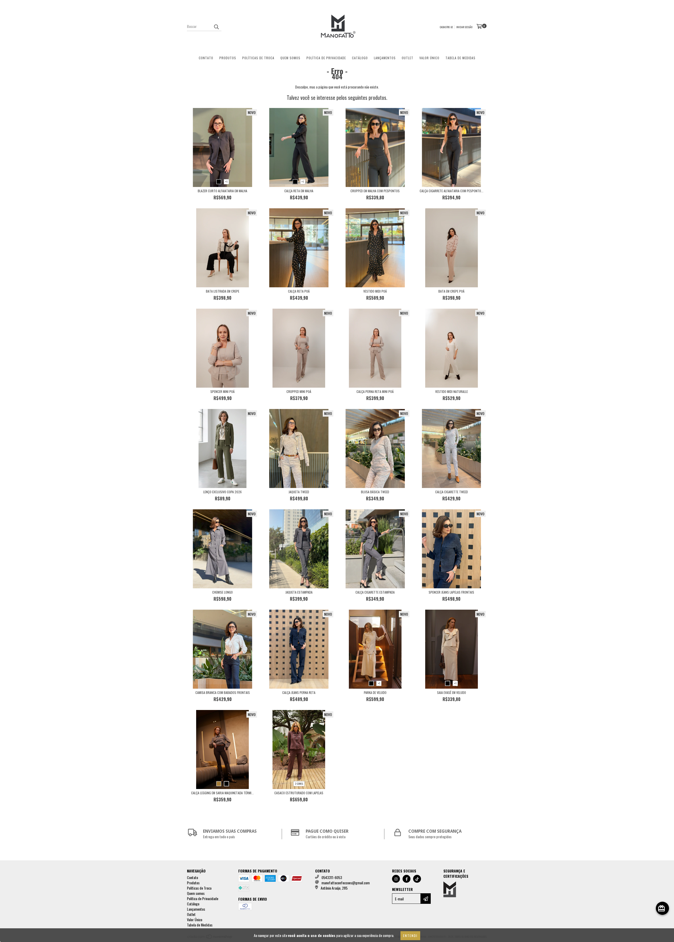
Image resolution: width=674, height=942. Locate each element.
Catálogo (360, 58)
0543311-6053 (331, 877)
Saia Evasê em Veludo (451, 692)
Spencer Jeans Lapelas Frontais (451, 592)
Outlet (407, 58)
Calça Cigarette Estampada (375, 592)
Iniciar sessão (464, 27)
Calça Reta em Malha (298, 191)
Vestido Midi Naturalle (451, 391)
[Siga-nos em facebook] (406, 879)
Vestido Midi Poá (375, 291)
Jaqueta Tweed (299, 492)
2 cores (299, 784)
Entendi (410, 935)
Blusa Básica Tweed (375, 492)
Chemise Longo (222, 592)
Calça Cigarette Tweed (451, 492)
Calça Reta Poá (299, 291)
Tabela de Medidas (460, 58)
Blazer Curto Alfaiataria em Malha (222, 191)
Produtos (227, 58)
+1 (226, 182)
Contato (206, 58)
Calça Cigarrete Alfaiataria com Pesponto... (451, 191)
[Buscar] (216, 26)
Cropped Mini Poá (298, 391)
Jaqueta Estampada (299, 592)
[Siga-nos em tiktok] (417, 879)
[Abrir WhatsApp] (661, 929)
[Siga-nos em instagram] (396, 879)
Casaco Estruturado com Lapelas (298, 793)
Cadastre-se (446, 27)
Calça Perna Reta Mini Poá (375, 391)
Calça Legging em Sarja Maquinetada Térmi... (222, 793)
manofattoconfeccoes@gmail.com (345, 882)
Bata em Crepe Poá (451, 291)
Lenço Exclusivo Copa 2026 (222, 492)
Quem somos (290, 58)
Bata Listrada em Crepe (222, 291)
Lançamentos (385, 58)
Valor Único (429, 58)
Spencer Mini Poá (222, 391)
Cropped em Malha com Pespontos (375, 191)
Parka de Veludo (375, 692)
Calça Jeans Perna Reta (298, 692)
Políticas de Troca (258, 58)
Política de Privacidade (326, 58)
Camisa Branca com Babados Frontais (222, 692)
